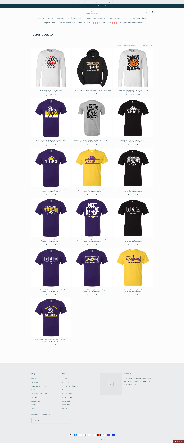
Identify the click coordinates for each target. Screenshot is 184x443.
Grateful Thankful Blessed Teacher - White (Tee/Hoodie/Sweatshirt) (51, 91)
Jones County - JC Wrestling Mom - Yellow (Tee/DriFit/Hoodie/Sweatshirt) (133, 290)
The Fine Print (36, 397)
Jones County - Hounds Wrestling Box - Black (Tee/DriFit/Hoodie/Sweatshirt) (133, 141)
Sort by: (119, 45)
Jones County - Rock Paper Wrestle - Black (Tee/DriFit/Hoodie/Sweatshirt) (133, 240)
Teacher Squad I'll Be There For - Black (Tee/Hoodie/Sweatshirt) (92, 90)
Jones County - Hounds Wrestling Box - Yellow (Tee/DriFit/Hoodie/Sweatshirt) (92, 190)
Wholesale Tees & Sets (39, 394)
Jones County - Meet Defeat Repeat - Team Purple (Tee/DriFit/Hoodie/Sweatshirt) (92, 240)
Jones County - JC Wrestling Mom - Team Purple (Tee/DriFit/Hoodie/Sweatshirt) (92, 290)
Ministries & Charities (39, 386)
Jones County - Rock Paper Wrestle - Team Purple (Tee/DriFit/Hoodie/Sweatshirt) (51, 290)
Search (33, 379)
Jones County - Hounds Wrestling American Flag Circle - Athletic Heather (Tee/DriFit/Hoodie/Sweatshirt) (92, 141)
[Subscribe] (68, 420)
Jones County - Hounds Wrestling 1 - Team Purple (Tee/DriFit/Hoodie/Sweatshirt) (51, 141)
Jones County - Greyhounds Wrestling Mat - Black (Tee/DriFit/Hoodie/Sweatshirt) (133, 190)
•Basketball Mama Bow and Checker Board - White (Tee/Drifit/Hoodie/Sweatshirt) (133, 91)
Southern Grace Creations (89, 439)
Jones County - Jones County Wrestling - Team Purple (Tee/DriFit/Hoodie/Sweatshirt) (51, 340)
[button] (33, 12)
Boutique (34, 390)
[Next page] (106, 355)
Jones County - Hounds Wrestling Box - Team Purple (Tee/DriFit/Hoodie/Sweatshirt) (51, 190)
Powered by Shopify (101, 439)
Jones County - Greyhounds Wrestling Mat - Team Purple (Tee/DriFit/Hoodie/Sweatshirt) (51, 240)
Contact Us (35, 405)
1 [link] (77, 355)
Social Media (36, 401)
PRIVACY (34, 408)
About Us (34, 382)
